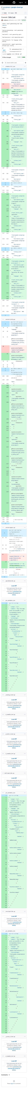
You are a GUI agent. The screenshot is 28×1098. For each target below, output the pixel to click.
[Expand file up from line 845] (5, 114)
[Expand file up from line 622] (5, 69)
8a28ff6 (9, 54)
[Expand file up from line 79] (5, 324)
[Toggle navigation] (2, 2)
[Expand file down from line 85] (5, 369)
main (4, 50)
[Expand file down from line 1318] (5, 315)
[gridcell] (14, 69)
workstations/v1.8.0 (17, 49)
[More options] (25, 66)
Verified (24, 20)
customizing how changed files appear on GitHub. (14, 593)
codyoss (6, 20)
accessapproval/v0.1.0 (15, 51)
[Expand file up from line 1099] (5, 370)
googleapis (6, 7)
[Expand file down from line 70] (4, 577)
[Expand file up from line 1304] (5, 250)
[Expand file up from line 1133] (5, 185)
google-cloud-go (17, 7)
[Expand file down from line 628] (5, 112)
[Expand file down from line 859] (5, 183)
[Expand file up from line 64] (4, 533)
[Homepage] (14, 2)
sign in (12, 1083)
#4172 (4, 25)
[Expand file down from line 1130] (5, 523)
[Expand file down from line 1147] (5, 248)
